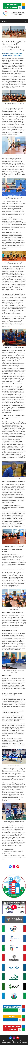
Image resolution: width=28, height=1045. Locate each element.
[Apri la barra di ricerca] (25, 21)
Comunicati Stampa (9, 849)
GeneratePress (23, 1042)
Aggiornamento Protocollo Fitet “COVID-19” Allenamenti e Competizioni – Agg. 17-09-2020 (13, 857)
